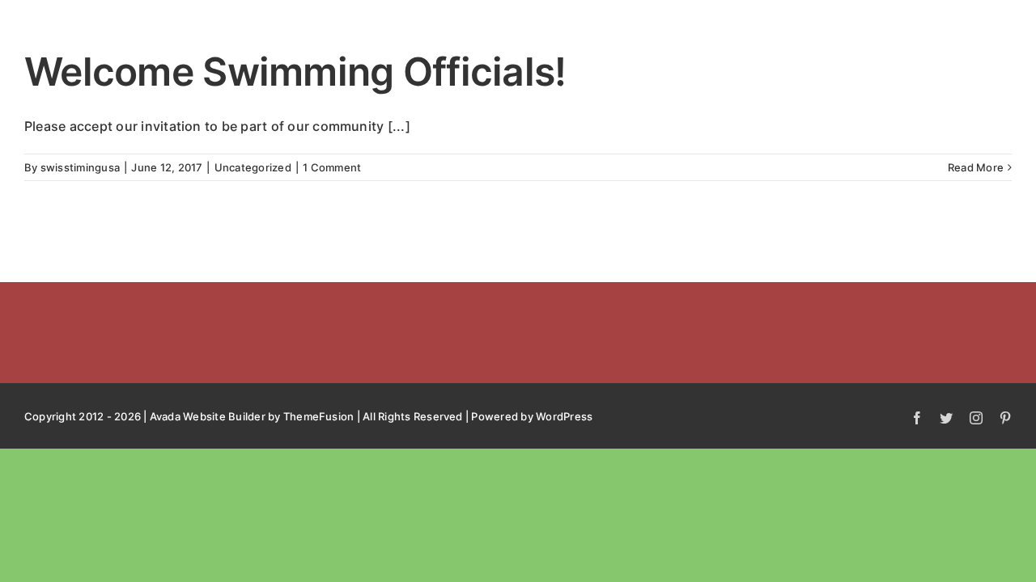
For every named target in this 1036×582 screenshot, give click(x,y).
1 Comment (332, 167)
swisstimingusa (80, 167)
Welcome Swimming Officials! (295, 71)
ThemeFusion (319, 416)
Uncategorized (252, 167)
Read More (976, 167)
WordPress (564, 416)
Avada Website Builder (207, 416)
